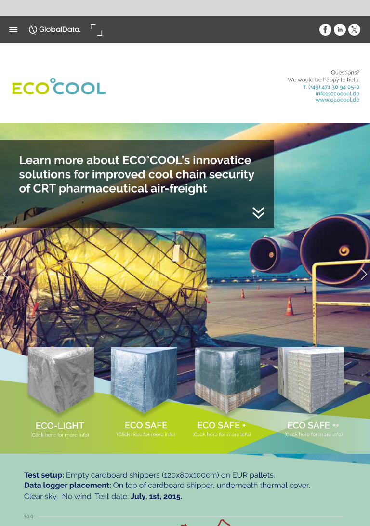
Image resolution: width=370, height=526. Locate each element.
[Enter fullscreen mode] (96, 29)
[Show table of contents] (13, 29)
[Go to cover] (54, 29)
